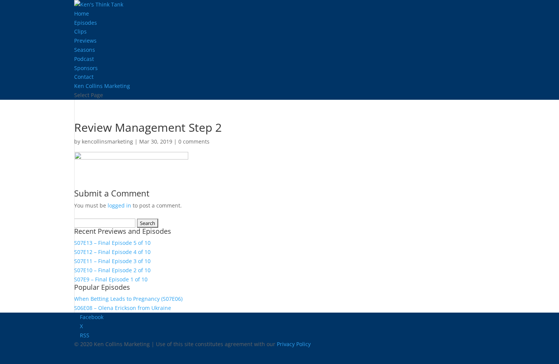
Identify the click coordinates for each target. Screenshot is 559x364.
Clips (80, 31)
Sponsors (86, 68)
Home (81, 13)
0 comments (194, 141)
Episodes (85, 22)
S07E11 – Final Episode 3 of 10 (112, 261)
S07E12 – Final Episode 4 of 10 (112, 251)
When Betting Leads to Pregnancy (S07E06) (128, 298)
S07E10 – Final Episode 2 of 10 (112, 270)
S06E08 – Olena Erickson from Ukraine (122, 307)
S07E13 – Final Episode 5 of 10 (112, 242)
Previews (85, 40)
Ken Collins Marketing (102, 85)
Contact (84, 76)
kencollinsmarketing (107, 141)
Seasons (84, 49)
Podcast (84, 58)
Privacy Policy (294, 344)
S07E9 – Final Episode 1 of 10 (111, 279)
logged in (119, 205)
